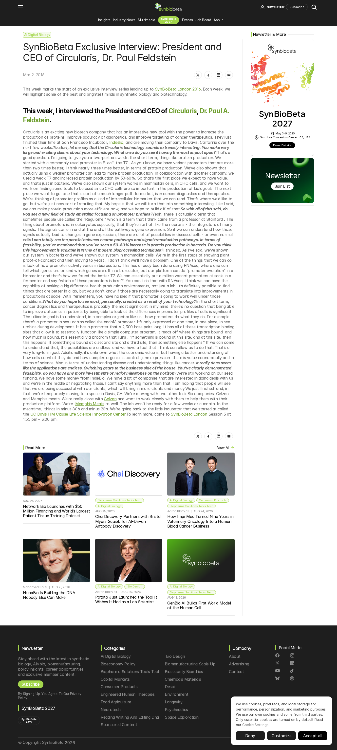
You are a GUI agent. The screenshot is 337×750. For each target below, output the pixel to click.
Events (187, 20)
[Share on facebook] (208, 75)
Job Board (203, 20)
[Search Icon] (314, 7)
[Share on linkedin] (219, 75)
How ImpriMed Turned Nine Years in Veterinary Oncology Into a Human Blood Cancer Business (201, 521)
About (218, 20)
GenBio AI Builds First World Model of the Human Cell (199, 605)
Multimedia (146, 20)
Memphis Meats (89, 403)
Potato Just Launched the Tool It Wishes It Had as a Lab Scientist (126, 599)
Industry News (124, 20)
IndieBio (116, 142)
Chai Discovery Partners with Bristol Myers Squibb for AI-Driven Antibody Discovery (129, 521)
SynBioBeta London (189, 414)
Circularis (182, 111)
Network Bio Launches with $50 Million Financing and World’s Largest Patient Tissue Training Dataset (57, 511)
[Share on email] (229, 75)
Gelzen (110, 398)
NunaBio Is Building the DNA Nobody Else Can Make (49, 595)
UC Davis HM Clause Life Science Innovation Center (78, 414)
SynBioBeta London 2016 (178, 89)
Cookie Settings (255, 725)
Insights (104, 20)
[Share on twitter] (198, 75)
